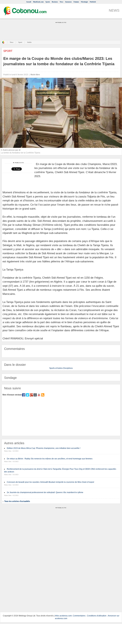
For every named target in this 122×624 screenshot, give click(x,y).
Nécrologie (84, 2)
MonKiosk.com (38, 2)
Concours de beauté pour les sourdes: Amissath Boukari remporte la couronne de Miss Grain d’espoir (50, 482)
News (61, 2)
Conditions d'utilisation (96, 616)
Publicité (93, 2)
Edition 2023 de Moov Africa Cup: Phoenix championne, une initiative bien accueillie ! (43, 448)
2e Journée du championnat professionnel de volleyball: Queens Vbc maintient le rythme (45, 492)
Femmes (76, 2)
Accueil (28, 2)
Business (55, 2)
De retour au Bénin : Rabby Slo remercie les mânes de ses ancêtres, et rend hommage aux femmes (49, 459)
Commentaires (79, 616)
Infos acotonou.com (63, 616)
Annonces (68, 2)
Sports (47, 2)
